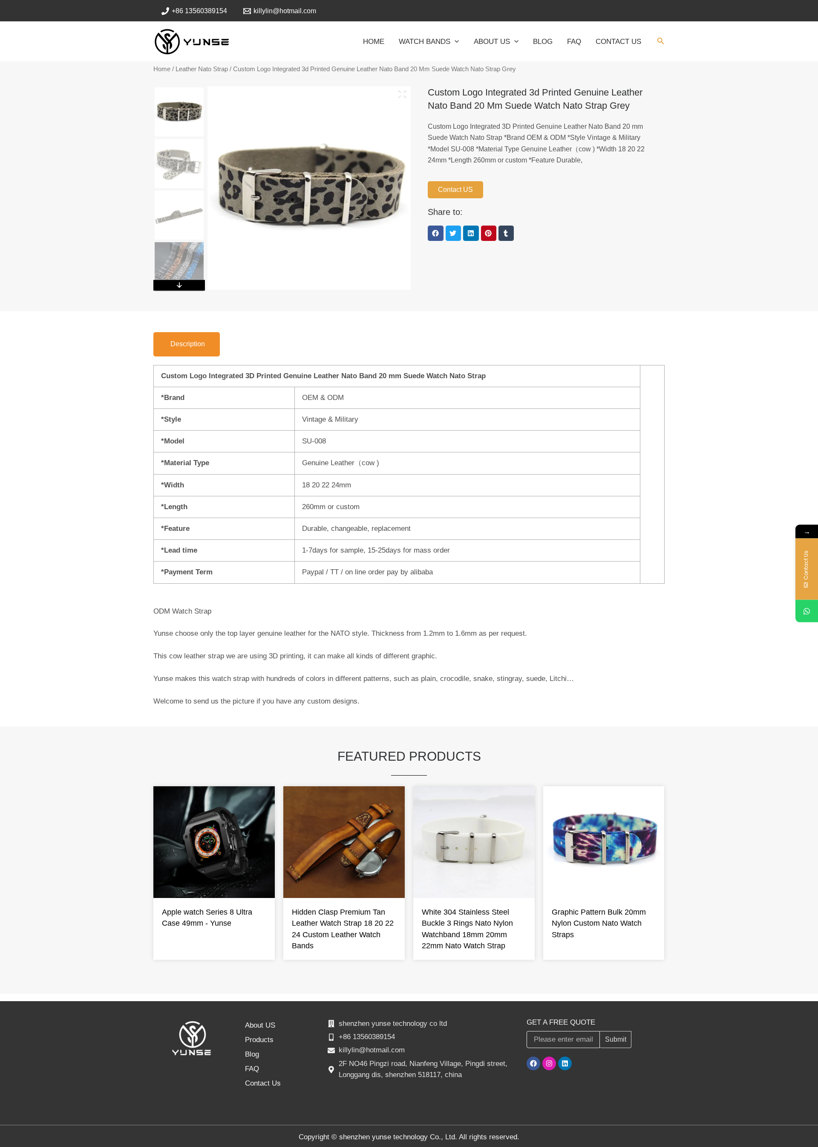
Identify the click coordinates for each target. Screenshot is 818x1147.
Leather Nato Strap (202, 69)
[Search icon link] (661, 42)
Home (161, 69)
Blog (252, 1054)
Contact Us (263, 1083)
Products (259, 1040)
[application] (454, 41)
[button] (435, 233)
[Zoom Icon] (402, 94)
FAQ (252, 1069)
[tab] (186, 344)
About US (260, 1025)
